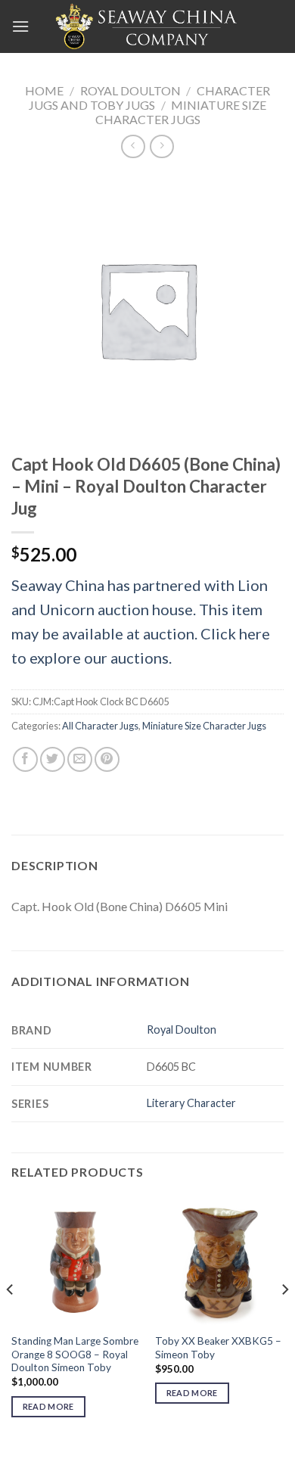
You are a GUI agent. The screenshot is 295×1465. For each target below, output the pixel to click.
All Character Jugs (100, 726)
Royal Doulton (130, 90)
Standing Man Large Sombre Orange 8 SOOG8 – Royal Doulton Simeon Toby (74, 1354)
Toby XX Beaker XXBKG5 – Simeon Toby (218, 1348)
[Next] (284, 1320)
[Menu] (20, 26)
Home (44, 90)
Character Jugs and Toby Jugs (149, 97)
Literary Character (191, 1102)
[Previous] (10, 1320)
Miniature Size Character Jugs (181, 112)
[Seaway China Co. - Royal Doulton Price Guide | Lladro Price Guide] (147, 26)
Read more (48, 1406)
